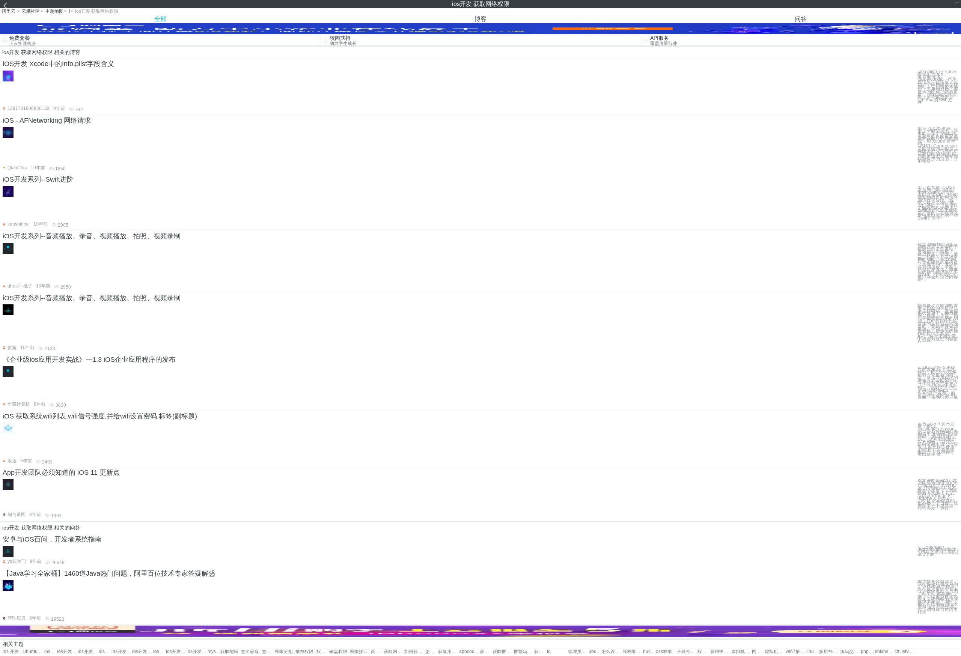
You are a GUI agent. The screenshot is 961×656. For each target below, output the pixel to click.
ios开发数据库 (105, 652)
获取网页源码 (540, 652)
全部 (160, 19)
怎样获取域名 (431, 652)
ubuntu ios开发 (33, 652)
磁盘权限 (338, 652)
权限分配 (284, 652)
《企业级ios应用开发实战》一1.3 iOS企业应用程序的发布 (89, 359)
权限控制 (322, 652)
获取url (486, 652)
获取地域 (229, 652)
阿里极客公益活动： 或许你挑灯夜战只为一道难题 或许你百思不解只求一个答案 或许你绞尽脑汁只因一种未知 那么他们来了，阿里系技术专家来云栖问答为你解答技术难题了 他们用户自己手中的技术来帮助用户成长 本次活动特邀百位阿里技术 (937, 597)
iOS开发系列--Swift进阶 (38, 179)
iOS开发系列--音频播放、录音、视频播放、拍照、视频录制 (92, 236)
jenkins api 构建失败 (884, 652)
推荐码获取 (524, 652)
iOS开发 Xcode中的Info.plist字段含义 (58, 64)
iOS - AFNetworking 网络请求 (47, 120)
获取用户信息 (448, 652)
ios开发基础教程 (67, 652)
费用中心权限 (720, 652)
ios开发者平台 (159, 652)
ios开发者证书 (142, 652)
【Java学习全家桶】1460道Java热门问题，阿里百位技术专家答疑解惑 (109, 573)
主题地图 (54, 11)
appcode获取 (469, 652)
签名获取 (250, 652)
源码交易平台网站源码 (850, 652)
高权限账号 (632, 652)
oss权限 (664, 652)
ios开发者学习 (176, 652)
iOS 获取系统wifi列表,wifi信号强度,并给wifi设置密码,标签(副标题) (100, 416)
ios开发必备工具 (50, 652)
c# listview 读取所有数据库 (905, 652)
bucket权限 (649, 652)
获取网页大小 (394, 652)
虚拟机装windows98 (775, 652)
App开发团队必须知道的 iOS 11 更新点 (61, 472)
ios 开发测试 (13, 652)
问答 (801, 19)
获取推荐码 (503, 652)
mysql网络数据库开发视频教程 (214, 652)
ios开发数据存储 (121, 652)
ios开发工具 (88, 652)
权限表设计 (703, 652)
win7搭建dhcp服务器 (796, 652)
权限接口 (359, 652)
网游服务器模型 (758, 652)
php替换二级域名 (867, 652)
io (549, 652)
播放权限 (304, 652)
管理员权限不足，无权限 (578, 652)
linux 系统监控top (812, 652)
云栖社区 (31, 11)
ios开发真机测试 (197, 652)
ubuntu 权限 (595, 652)
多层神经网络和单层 (829, 652)
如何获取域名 (414, 652)
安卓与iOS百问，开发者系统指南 (52, 539)
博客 (480, 19)
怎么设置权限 (611, 652)
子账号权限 (687, 652)
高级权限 (377, 652)
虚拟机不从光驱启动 (741, 652)
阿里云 (8, 11)
